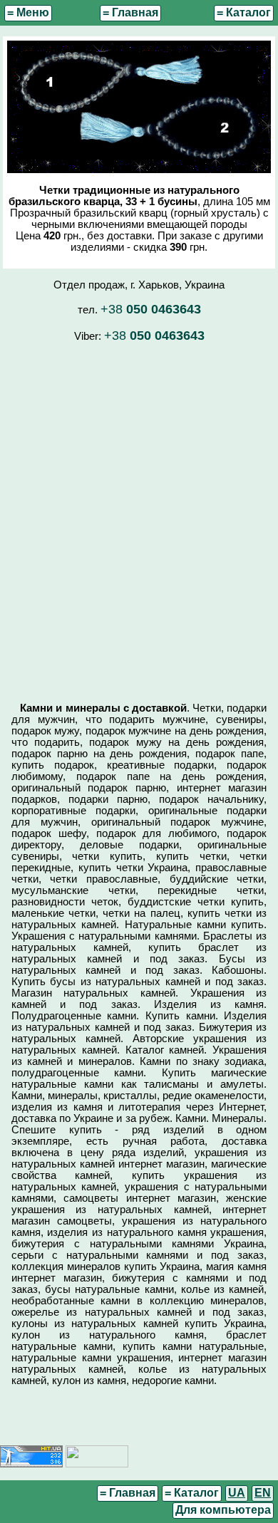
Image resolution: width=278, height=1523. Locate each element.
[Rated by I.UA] (97, 1464)
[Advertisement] (139, 515)
